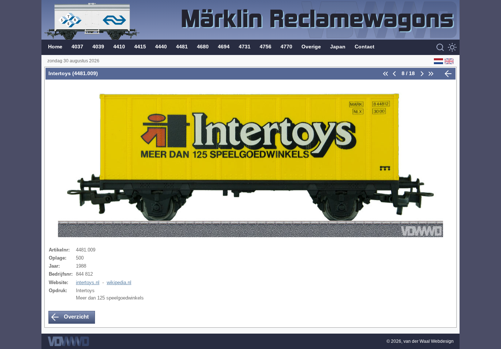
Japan (337, 46)
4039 (98, 46)
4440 (161, 46)
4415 (140, 46)
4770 (286, 46)
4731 (245, 46)
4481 (182, 46)
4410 (119, 46)
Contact (364, 46)
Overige (311, 46)
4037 (77, 46)
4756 (265, 46)
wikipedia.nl (119, 282)
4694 (224, 46)
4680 (203, 46)
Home (55, 46)
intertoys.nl (87, 282)
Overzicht (75, 316)
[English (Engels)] (448, 60)
